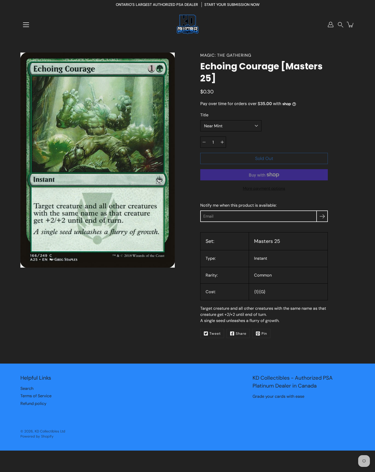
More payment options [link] (264, 188)
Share (241, 333)
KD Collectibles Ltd (50, 431)
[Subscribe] (322, 216)
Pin (264, 333)
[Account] (331, 24)
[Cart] (350, 24)
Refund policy (33, 403)
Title (204, 115)
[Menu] (26, 24)
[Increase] (222, 142)
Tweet (215, 333)
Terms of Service (36, 396)
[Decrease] (204, 142)
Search (26, 388)
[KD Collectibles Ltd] (187, 24)
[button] (340, 25)
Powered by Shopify (37, 436)
